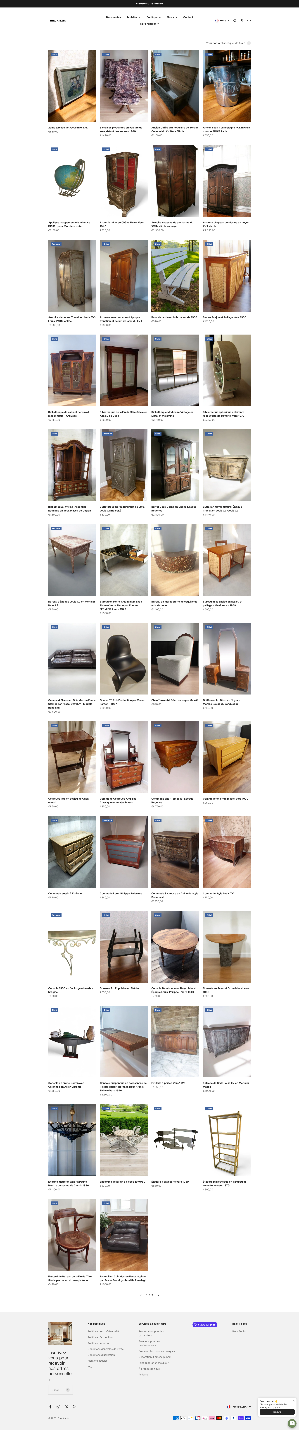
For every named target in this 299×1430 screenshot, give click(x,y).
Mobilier (132, 17)
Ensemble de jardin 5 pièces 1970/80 (122, 1181)
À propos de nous (149, 1368)
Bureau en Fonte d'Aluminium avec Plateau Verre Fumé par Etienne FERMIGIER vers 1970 (121, 605)
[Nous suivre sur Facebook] (50, 1407)
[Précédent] (115, 3)
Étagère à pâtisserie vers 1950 (170, 1181)
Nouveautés (113, 17)
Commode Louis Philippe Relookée (121, 893)
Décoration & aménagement (155, 1356)
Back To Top (239, 1331)
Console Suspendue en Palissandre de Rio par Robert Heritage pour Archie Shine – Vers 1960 (123, 1086)
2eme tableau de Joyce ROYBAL (68, 127)
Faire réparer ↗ (149, 23)
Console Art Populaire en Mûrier (119, 988)
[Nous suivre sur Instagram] (58, 1407)
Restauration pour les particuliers (151, 1333)
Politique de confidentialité (103, 1331)
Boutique (152, 17)
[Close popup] (294, 1400)
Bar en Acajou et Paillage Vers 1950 (224, 317)
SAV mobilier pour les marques (157, 1351)
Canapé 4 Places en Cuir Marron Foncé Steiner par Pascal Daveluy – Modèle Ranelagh (72, 704)
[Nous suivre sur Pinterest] (74, 1407)
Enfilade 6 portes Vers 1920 (168, 1083)
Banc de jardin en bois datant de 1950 (174, 317)
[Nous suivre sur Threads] (66, 1407)
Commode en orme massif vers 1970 (225, 798)
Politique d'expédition (100, 1337)
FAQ (90, 1366)
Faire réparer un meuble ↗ (154, 1362)
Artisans (143, 1374)
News (170, 17)
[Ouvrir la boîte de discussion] (292, 1423)
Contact (188, 17)
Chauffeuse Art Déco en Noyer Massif (174, 700)
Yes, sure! (277, 1412)
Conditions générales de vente (106, 1348)
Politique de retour (99, 1343)
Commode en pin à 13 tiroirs (65, 893)
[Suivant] (184, 3)
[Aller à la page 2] (158, 1295)
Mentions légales (97, 1360)
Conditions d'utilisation (101, 1354)
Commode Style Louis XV (218, 893)
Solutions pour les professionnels (149, 1343)
